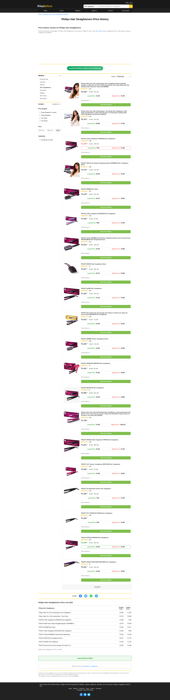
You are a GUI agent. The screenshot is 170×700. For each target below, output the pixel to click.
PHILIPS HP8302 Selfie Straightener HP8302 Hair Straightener (99, 440)
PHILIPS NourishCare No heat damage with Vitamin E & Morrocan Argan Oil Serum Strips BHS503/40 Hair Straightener (104, 313)
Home (70, 688)
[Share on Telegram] (96, 597)
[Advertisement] (85, 49)
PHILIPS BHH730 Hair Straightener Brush (93, 264)
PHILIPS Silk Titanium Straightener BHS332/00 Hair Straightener (100, 464)
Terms (87, 688)
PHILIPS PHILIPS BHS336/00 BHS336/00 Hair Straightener (98, 562)
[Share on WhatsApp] (91, 597)
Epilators (42, 93)
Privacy (92, 688)
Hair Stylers (43, 98)
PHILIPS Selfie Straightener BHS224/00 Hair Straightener (98, 213)
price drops (99, 31)
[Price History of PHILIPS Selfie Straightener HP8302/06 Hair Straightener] (72, 153)
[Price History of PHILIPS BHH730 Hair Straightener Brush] (72, 274)
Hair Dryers (43, 90)
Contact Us (82, 688)
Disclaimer (98, 688)
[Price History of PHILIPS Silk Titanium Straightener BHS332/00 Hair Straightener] (72, 479)
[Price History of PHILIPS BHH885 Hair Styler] (72, 199)
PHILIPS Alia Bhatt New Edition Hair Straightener (96, 488)
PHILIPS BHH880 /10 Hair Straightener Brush (94, 339)
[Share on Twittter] (85, 597)
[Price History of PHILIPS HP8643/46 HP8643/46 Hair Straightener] (72, 373)
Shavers (42, 84)
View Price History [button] (106, 104)
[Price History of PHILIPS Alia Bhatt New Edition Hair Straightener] (72, 493)
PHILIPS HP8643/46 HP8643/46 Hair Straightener (95, 363)
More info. (76, 676)
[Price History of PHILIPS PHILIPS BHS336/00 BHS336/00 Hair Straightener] (72, 566)
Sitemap (75, 688)
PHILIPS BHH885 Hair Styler (89, 189)
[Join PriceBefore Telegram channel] (85, 695)
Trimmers (42, 82)
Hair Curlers (43, 95)
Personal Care (44, 79)
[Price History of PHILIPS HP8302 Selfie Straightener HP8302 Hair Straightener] (72, 451)
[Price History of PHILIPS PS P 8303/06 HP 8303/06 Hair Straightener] (72, 527)
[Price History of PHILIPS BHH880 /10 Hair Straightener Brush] (72, 353)
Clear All (55, 104)
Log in (131, 2)
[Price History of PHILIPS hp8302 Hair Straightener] (72, 300)
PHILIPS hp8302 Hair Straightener (91, 288)
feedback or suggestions (91, 666)
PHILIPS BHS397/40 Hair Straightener (92, 388)
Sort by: (113, 76)
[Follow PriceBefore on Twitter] (88, 695)
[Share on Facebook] (80, 597)
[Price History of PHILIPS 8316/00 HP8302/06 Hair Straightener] (72, 552)
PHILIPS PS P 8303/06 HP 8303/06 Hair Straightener (96, 513)
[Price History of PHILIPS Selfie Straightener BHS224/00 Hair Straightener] (72, 228)
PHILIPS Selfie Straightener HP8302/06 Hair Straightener (98, 138)
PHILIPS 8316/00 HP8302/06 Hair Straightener (95, 537)
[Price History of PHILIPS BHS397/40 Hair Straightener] (72, 402)
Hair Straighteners (45, 87)
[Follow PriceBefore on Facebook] (81, 695)
